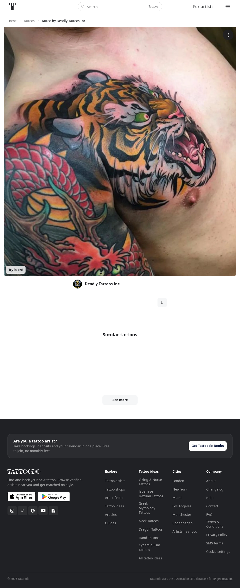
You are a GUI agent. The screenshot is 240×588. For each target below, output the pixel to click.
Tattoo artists (115, 481)
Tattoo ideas (114, 506)
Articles (111, 514)
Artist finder (114, 497)
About (211, 481)
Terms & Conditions (214, 524)
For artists (203, 6)
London (178, 481)
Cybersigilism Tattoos (149, 547)
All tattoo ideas (150, 558)
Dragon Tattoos (151, 529)
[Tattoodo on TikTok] (22, 510)
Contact (212, 506)
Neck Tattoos (149, 521)
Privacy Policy (216, 534)
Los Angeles (181, 506)
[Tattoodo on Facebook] (53, 510)
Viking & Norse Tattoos (150, 482)
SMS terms (214, 543)
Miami (177, 497)
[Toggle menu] (227, 6)
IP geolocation (222, 579)
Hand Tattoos (149, 538)
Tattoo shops (115, 489)
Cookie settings (218, 551)
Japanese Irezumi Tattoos (151, 493)
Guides (110, 523)
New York (179, 489)
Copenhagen (182, 523)
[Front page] (12, 6)
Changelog (214, 489)
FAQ (209, 514)
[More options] (228, 35)
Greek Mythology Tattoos (147, 508)
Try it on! (15, 269)
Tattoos (153, 6)
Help (210, 497)
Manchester (181, 514)
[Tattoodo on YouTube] (43, 510)
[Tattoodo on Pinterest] (33, 510)
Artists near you (184, 531)
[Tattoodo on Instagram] (12, 510)
